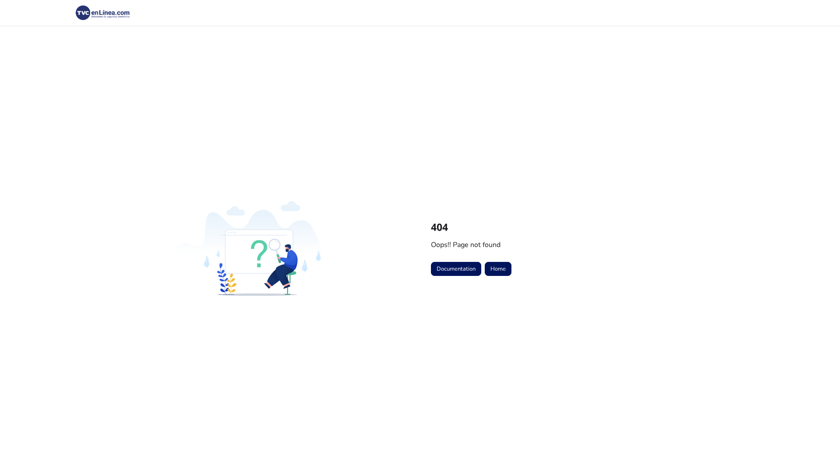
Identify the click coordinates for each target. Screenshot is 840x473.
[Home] (103, 13)
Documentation (456, 269)
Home (498, 269)
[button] (820, 451)
